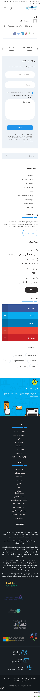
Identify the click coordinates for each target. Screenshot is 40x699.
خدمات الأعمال (19, 492)
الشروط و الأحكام (13, 685)
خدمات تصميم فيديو (19, 503)
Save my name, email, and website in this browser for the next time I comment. (20, 95)
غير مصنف (29, 208)
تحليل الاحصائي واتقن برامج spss (23, 254)
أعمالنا (19, 491)
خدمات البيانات (19, 518)
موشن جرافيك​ (19, 449)
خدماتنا (19, 487)
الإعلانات (19, 480)
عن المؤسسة (19, 469)
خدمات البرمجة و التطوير (19, 510)
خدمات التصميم (19, 496)
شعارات (19, 438)
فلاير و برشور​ (19, 442)
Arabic (36, 692)
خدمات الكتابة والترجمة (19, 514)
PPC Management (27, 187)
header (35, 273)
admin (22, 21)
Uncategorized (13, 26)
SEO (31, 191)
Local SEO (29, 183)
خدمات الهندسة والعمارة (19, 500)
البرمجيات (22, 562)
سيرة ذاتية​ (19, 453)
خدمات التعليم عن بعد (19, 507)
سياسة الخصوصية (26, 685)
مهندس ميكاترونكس (28, 282)
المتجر (19, 483)
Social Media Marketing (25, 195)
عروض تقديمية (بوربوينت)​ (19, 456)
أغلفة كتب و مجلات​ (19, 431)
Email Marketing (27, 179)
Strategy (22, 366)
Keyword (33, 360)
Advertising (32, 355)
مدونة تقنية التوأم (19, 473)
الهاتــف (21, 667)
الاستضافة (19, 476)
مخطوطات (19, 445)
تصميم (32, 562)
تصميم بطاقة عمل (19, 435)
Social (34, 366)
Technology (29, 199)
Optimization (19, 360)
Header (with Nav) (29, 263)
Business (29, 175)
